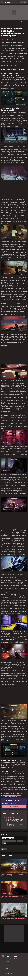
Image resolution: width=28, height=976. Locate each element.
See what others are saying (9, 803)
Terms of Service (9, 959)
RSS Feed (16, 958)
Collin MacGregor (8, 39)
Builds (4, 843)
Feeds (15, 956)
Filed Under (5, 834)
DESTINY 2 (3, 22)
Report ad (14, 198)
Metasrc (7, 968)
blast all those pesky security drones (12, 795)
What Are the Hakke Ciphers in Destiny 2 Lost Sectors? (12, 897)
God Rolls (19, 841)
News (4, 841)
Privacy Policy (8, 958)
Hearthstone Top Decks (10, 970)
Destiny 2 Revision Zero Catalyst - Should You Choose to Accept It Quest (12, 875)
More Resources (9, 965)
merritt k (4, 900)
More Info (8, 956)
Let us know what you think (11, 800)
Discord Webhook (11, 841)
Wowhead (8, 967)
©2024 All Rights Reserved (11, 973)
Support (7, 961)
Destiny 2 (4, 849)
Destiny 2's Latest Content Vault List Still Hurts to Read (13, 919)
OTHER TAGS (3, 846)
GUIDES (8, 22)
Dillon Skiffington (6, 922)
